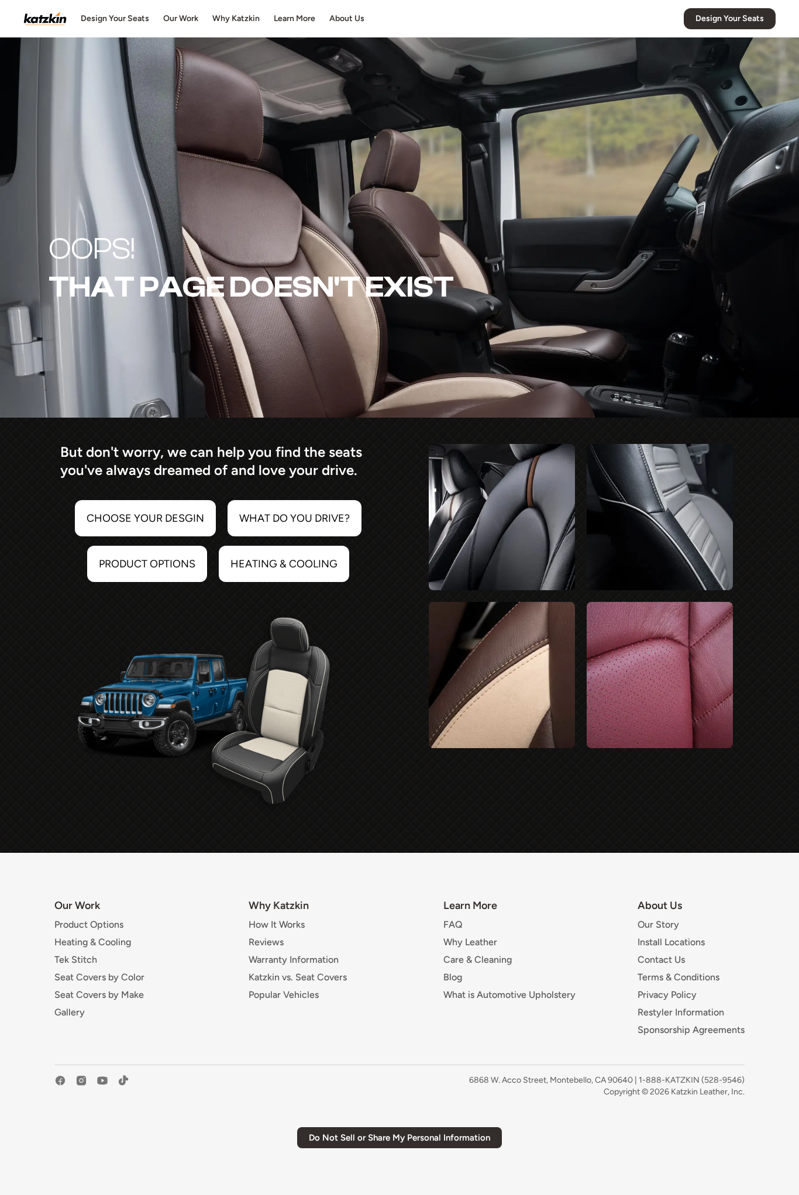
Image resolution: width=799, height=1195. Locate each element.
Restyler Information (681, 1012)
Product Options (88, 925)
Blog (452, 977)
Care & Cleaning (477, 960)
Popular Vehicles (284, 995)
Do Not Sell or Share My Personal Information (399, 1137)
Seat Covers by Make (99, 995)
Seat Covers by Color (99, 977)
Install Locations (671, 942)
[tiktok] (123, 1086)
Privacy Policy (667, 995)
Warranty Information (294, 960)
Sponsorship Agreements (691, 1030)
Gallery (69, 1012)
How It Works (277, 925)
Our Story (658, 925)
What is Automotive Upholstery (509, 995)
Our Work (180, 18)
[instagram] (81, 1086)
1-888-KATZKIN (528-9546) (692, 1080)
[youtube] (102, 1086)
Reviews (266, 942)
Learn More (294, 18)
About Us (346, 18)
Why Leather (470, 942)
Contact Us (661, 960)
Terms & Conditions (678, 977)
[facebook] (60, 1086)
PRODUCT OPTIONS (147, 563)
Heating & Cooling (92, 942)
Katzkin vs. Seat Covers (298, 977)
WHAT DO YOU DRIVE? (294, 518)
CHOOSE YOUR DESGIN (145, 518)
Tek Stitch (75, 960)
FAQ (453, 925)
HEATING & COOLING (283, 563)
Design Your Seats (115, 18)
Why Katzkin (236, 18)
